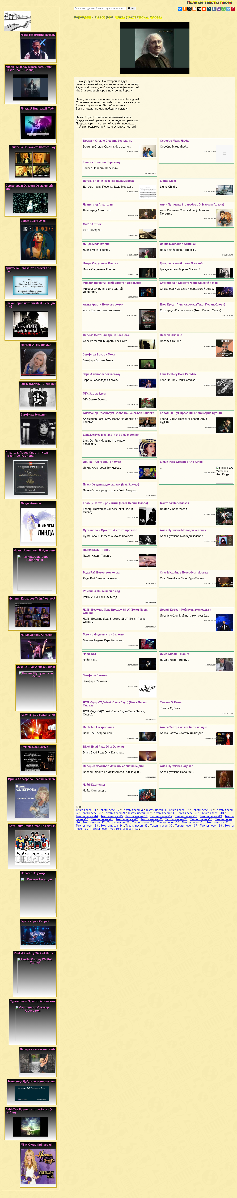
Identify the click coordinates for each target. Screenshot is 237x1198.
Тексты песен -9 (114, 813)
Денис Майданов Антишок (178, 243)
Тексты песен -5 (179, 810)
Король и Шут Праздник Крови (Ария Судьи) (191, 413)
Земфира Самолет (96, 675)
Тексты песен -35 (136, 825)
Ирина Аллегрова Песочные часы (32, 779)
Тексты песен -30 (168, 822)
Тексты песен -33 (87, 825)
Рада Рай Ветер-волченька (101, 572)
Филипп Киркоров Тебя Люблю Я (32, 598)
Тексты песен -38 (211, 825)
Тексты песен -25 (201, 819)
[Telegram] (228, 9)
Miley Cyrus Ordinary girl (37, 1144)
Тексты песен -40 (102, 828)
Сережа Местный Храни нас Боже (106, 335)
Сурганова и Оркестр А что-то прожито (110, 530)
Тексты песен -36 (161, 825)
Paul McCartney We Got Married (35, 953)
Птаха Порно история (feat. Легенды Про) (31, 305)
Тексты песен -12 (188, 813)
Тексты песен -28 (118, 822)
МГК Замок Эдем (94, 393)
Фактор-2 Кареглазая (174, 503)
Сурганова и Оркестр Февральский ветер (189, 282)
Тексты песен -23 (152, 819)
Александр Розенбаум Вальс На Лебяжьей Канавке (118, 413)
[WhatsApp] (223, 9)
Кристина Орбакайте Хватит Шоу (33, 147)
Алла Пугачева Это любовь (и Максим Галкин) (192, 204)
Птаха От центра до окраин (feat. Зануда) (111, 484)
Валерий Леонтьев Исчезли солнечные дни (113, 766)
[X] (189, 9)
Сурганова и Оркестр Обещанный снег (29, 187)
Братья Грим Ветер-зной (38, 715)
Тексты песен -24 (176, 819)
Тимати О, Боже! (171, 702)
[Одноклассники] (185, 9)
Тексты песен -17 (161, 816)
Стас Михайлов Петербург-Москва (184, 572)
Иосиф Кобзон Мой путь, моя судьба (185, 609)
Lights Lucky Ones (33, 220)
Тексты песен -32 (218, 822)
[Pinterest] (233, 9)
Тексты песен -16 (136, 816)
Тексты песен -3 (132, 810)
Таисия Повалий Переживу (101, 162)
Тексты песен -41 (127, 828)
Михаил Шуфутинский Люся (36, 666)
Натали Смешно (171, 335)
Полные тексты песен (212, 2)
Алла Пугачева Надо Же (176, 766)
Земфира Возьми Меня (99, 354)
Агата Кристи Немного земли (103, 304)
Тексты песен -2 (109, 810)
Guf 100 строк (92, 224)
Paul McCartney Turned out (38, 383)
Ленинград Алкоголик (98, 204)
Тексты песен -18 (186, 816)
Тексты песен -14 (87, 816)
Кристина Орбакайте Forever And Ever (28, 270)
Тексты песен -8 (91, 813)
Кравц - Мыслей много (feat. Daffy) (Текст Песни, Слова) (29, 68)
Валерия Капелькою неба (38, 1049)
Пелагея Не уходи (33, 873)
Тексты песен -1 (86, 810)
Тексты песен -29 (143, 822)
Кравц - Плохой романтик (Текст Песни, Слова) (115, 503)
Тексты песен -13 (213, 813)
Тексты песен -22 (127, 819)
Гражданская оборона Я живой (181, 263)
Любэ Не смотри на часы (38, 34)
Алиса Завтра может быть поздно (183, 727)
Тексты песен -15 (112, 816)
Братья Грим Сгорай (35, 921)
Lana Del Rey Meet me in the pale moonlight (111, 434)
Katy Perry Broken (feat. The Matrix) (32, 825)
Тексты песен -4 (156, 810)
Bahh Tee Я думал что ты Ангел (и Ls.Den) (29, 1111)
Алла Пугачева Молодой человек (183, 530)
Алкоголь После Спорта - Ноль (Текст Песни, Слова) (27, 454)
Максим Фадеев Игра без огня (103, 634)
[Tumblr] (214, 9)
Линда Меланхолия (96, 243)
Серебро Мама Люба (174, 140)
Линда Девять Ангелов (37, 634)
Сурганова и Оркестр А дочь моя (33, 1001)
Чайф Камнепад (94, 784)
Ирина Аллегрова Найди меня (35, 550)
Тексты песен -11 (163, 813)
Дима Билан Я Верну (174, 653)
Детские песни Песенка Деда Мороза (108, 180)
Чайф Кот (89, 653)
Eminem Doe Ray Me (34, 746)
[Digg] (199, 9)
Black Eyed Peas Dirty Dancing (103, 746)
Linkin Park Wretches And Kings (181, 461)
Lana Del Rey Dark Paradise (178, 374)
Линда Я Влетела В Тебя (37, 108)
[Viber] (219, 9)
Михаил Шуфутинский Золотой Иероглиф (112, 282)
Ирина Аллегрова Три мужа (102, 461)
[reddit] (204, 9)
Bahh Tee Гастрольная (98, 727)
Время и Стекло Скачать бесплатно (107, 140)
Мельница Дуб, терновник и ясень (32, 1081)
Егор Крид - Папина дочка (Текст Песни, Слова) (192, 304)
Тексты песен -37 (186, 825)
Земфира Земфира (34, 414)
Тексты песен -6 (202, 810)
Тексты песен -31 (193, 822)
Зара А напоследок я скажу (101, 374)
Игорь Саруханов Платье (100, 263)
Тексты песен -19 (211, 816)
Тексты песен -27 (94, 822)
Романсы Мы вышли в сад (101, 591)
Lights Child (168, 180)
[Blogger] (194, 9)
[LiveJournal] (209, 9)
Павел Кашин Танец (96, 549)
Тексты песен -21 (102, 819)
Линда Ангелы (31, 503)
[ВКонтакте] (180, 9)
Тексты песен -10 (139, 813)
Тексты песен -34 (112, 825)
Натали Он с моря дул (36, 344)
